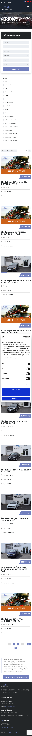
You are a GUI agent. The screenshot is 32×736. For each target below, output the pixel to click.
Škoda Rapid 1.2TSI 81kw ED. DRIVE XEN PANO (14, 183)
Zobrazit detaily (23, 385)
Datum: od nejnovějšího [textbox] (8, 150)
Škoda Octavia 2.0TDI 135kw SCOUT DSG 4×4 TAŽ (13, 233)
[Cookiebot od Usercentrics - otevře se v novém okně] (23, 337)
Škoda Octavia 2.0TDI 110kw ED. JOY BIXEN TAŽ (15, 519)
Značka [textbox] (6, 42)
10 (15, 648)
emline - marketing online (13, 732)
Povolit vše (16, 389)
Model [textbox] (5, 47)
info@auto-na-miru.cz (10, 706)
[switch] (26, 368)
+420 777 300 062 (6, 2)
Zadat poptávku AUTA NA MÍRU (16, 677)
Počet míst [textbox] (7, 64)
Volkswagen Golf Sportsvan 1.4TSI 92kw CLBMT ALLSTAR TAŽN (14, 569)
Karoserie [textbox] (6, 55)
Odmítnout (16, 398)
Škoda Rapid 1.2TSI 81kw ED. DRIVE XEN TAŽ (14, 422)
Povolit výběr (16, 394)
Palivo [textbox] (5, 60)
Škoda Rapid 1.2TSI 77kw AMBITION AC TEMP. (12, 620)
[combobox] (16, 42)
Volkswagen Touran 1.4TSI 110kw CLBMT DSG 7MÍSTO (16, 282)
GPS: (7, 727)
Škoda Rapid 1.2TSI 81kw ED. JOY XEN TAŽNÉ (16, 471)
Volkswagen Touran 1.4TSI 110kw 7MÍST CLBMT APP (16, 332)
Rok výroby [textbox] (7, 51)
